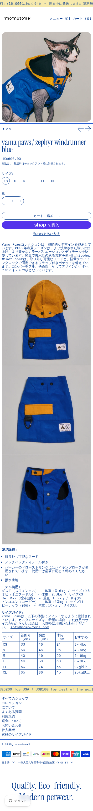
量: (4, 193)
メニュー (56, 18)
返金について (12, 720)
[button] (67, 18)
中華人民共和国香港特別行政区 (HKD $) (44, 762)
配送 (16, 163)
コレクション (12, 702)
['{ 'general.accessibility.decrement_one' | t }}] (5, 201)
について (8, 707)
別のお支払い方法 (46, 234)
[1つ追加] (21, 201)
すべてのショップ (15, 698)
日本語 (6, 762)
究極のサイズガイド (17, 734)
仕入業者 (8, 729)
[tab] (3, 129)
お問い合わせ (12, 725)
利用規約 (8, 716)
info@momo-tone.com (29, 626)
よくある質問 (12, 711)
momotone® (22, 744)
